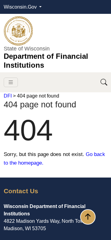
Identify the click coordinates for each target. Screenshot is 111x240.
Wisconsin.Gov (21, 7)
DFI (8, 95)
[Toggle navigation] (11, 82)
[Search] (104, 82)
